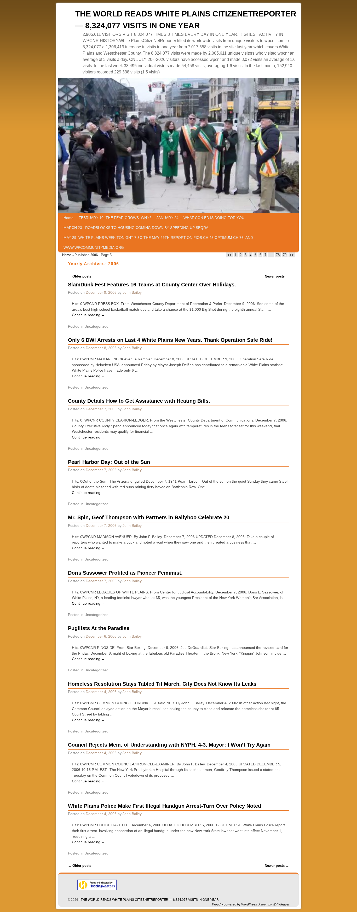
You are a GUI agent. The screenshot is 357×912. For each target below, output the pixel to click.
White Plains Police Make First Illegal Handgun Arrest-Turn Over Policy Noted (164, 806)
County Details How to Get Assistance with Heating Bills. (139, 401)
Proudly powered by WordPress (234, 904)
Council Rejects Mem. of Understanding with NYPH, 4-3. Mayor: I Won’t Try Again (169, 745)
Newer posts (277, 276)
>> (292, 255)
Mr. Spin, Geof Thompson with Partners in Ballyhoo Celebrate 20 (148, 517)
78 (278, 255)
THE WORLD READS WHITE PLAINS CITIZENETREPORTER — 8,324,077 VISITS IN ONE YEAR (150, 900)
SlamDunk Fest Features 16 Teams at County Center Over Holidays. (152, 284)
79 (284, 255)
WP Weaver (281, 904)
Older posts (79, 276)
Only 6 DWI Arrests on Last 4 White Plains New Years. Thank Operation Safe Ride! (170, 340)
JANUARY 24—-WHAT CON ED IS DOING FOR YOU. (201, 218)
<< (229, 255)
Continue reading (88, 315)
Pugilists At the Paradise (98, 628)
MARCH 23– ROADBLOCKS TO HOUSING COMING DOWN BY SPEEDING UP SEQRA (136, 228)
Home (68, 218)
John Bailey (132, 292)
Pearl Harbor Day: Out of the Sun (109, 462)
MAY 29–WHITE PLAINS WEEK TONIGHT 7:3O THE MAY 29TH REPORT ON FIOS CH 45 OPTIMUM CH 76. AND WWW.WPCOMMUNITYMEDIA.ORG (158, 242)
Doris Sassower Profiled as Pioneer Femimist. (125, 573)
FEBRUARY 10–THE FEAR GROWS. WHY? (115, 218)
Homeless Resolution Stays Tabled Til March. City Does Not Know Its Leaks (162, 684)
